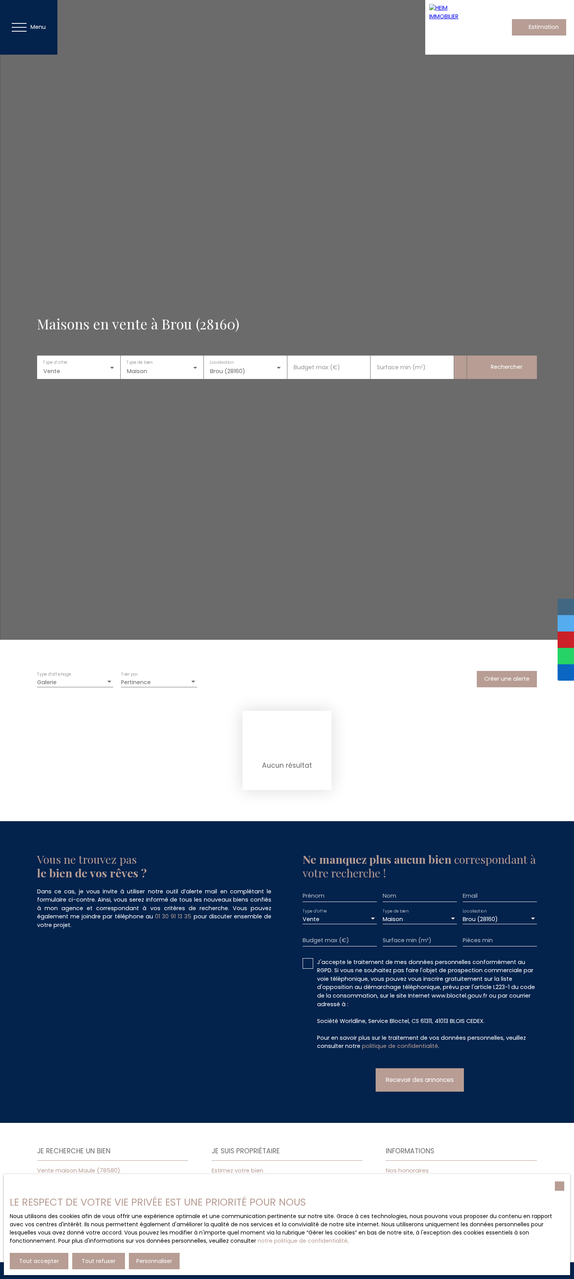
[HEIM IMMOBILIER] (452, 27)
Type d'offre (55, 362)
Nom (389, 895)
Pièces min (478, 940)
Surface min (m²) (401, 367)
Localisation (222, 362)
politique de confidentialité (400, 1046)
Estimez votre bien (237, 1170)
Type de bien (139, 362)
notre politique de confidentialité (303, 1241)
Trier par (129, 674)
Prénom (313, 895)
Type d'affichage (54, 674)
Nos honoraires (407, 1170)
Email (470, 895)
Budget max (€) (317, 367)
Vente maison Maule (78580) (78, 1170)
